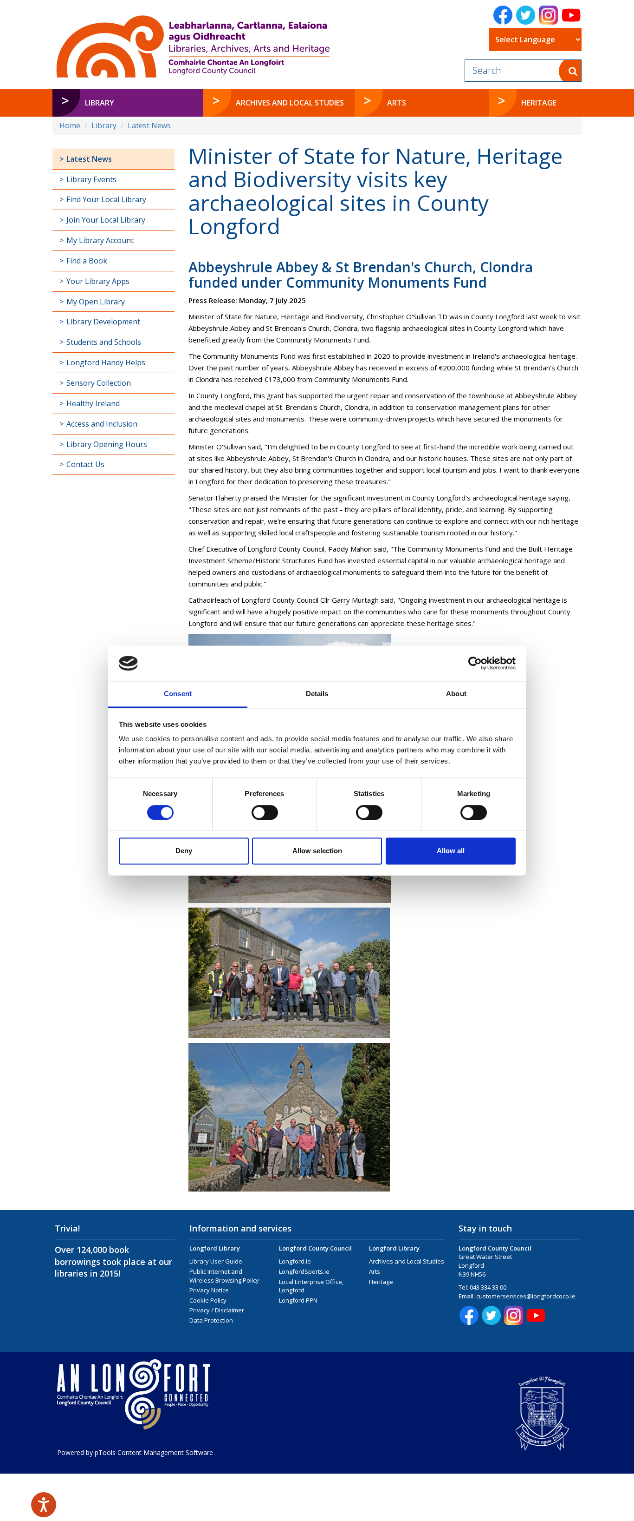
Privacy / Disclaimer (216, 1310)
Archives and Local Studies (406, 1261)
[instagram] (548, 15)
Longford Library (214, 1248)
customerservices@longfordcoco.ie (526, 1296)
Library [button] (99, 103)
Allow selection (317, 851)
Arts (374, 1271)
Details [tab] (317, 694)
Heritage (381, 1281)
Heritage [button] (538, 103)
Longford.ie (295, 1261)
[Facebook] (502, 15)
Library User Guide (215, 1261)
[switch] (265, 812)
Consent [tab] (178, 694)
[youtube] (571, 15)
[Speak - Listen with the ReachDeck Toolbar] (43, 1504)
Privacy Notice (209, 1290)
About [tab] (456, 694)
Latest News (149, 125)
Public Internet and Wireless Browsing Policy (224, 1275)
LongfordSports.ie (304, 1271)
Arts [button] (396, 103)
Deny (183, 851)
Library (103, 125)
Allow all (451, 851)
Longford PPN (298, 1300)
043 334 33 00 (488, 1287)
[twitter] (525, 15)
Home (69, 125)
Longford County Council (315, 1248)
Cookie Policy (207, 1300)
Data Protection (211, 1320)
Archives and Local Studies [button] (290, 103)
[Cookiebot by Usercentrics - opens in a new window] (475, 663)
